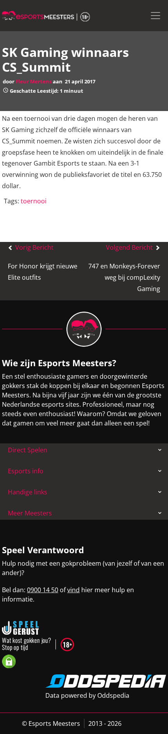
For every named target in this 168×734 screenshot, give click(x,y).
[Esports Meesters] (46, 15)
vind (73, 590)
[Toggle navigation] (155, 15)
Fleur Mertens (34, 81)
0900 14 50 (42, 590)
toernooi (33, 201)
